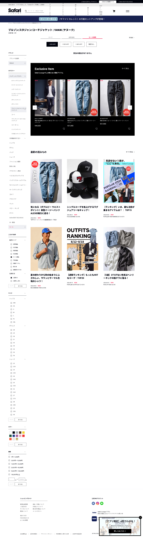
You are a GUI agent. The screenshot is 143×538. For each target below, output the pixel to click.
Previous (35, 107)
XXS (14, 303)
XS (14, 306)
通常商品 (15, 244)
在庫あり (15, 277)
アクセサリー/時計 (15, 171)
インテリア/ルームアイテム (17, 180)
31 (14, 339)
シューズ (12, 157)
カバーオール (15, 125)
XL (14, 319)
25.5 (14, 385)
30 (14, 336)
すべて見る (125, 68)
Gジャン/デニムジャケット (18, 80)
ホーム (10, 23)
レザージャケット (16, 89)
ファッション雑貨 (14, 161)
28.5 (14, 405)
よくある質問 (24, 520)
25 (14, 382)
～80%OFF (78, 44)
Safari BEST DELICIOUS (16, 217)
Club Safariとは (24, 518)
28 (14, 330)
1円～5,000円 (15, 457)
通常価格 (71, 37)
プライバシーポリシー (46, 534)
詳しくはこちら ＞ (120, 531)
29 (14, 333)
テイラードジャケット (17, 85)
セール (11, 227)
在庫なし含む (16, 281)
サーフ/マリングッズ (15, 189)
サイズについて (24, 509)
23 (14, 370)
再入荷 (15, 266)
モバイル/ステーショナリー (17, 185)
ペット (11, 204)
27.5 (14, 398)
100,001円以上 (15, 474)
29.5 (14, 411)
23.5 (14, 373)
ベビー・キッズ (14, 208)
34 (14, 349)
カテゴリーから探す (50, 11)
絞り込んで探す (75, 11)
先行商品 (15, 247)
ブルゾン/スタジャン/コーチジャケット (19, 109)
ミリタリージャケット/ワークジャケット (19, 94)
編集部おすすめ (17, 270)
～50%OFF (65, 44)
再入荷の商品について (39, 509)
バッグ (11, 152)
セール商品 (16, 257)
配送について (24, 511)
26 (14, 389)
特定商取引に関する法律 (62, 534)
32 (14, 342)
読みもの (88, 11)
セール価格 (92, 37)
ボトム (11, 147)
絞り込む (20, 286)
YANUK (11, 63)
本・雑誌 (12, 222)
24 (14, 376)
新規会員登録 (24, 504)
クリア (11, 286)
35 (14, 352)
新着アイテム (16, 263)
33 (14, 346)
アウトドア (12, 199)
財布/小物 (12, 166)
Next (130, 107)
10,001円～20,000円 (17, 464)
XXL (14, 322)
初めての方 (23, 515)
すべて (50, 37)
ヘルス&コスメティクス (16, 176)
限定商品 (15, 250)
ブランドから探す (63, 11)
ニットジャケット (16, 129)
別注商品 (15, 254)
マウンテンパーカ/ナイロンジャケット (19, 119)
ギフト (11, 213)
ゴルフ (11, 194)
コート (13, 114)
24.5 (14, 379)
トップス (12, 143)
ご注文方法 (23, 506)
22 (14, 363)
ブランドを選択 (14, 58)
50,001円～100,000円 (17, 471)
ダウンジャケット (16, 100)
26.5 (14, 392)
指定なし (91, 44)
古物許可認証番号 (77, 534)
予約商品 (15, 260)
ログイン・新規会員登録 (100, 11)
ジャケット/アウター (15, 76)
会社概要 (22, 534)
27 (14, 395)
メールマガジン (37, 511)
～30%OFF (52, 44)
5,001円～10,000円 (17, 460)
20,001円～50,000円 (17, 467)
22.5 (14, 366)
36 (14, 355)
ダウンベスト (15, 104)
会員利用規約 (33, 534)
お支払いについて (38, 506)
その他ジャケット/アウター (19, 133)
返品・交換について (38, 504)
